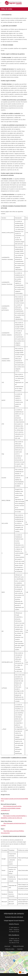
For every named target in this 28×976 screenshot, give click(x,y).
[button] (0, 3)
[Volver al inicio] (14, 3)
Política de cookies (9, 949)
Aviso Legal (7, 946)
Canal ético (20, 949)
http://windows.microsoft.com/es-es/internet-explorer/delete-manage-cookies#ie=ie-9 (11, 808)
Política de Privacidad (18, 946)
